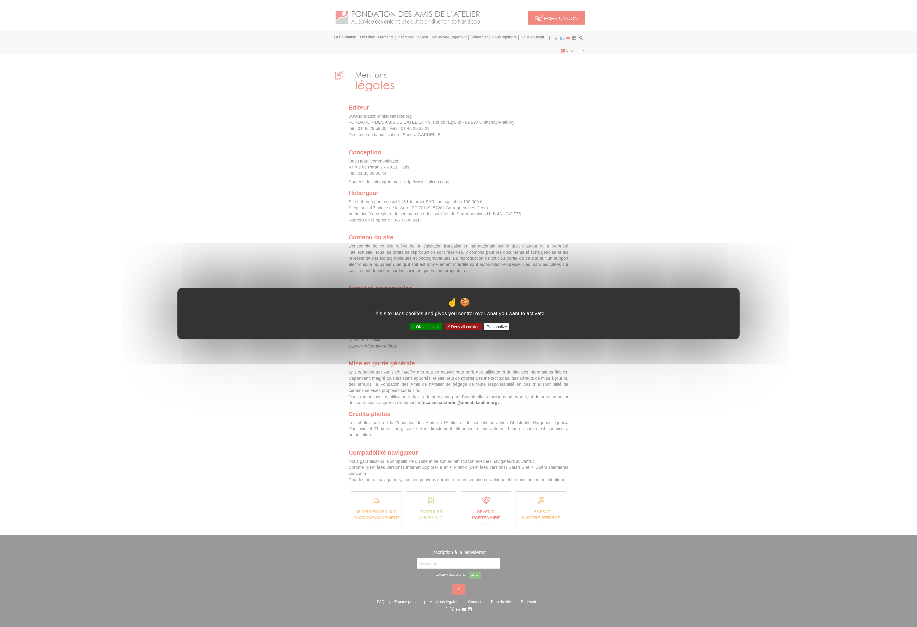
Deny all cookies (464, 327)
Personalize (497, 327)
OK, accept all (427, 327)
